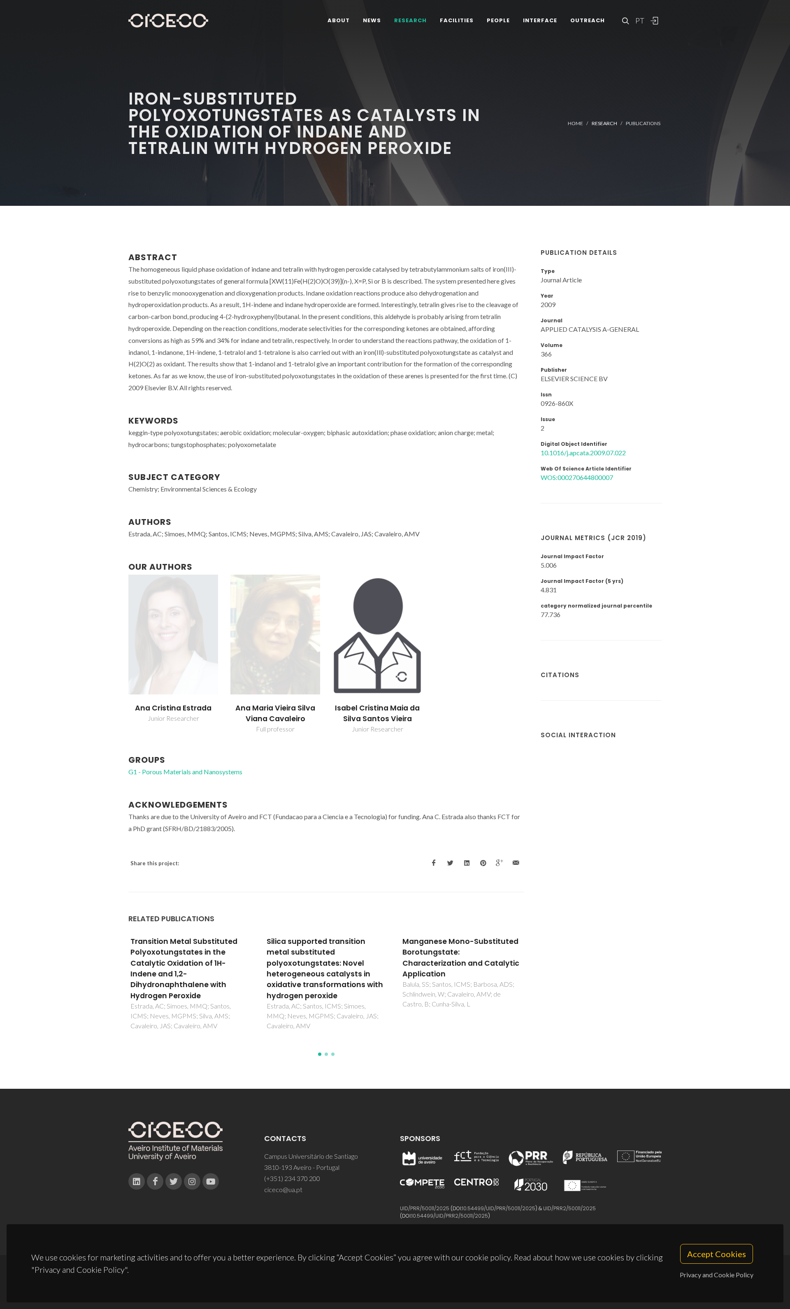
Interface (540, 20)
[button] (319, 1054)
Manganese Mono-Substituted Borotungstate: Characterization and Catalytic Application (460, 957)
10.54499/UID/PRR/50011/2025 (498, 1208)
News (372, 20)
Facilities (457, 20)
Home (575, 123)
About (339, 20)
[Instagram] (192, 1181)
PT (639, 20)
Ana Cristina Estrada (173, 708)
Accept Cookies (716, 1254)
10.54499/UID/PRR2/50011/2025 (449, 1215)
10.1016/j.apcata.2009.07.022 (583, 453)
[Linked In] (136, 1181)
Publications (643, 123)
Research (410, 20)
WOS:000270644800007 (577, 477)
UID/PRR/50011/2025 (424, 1208)
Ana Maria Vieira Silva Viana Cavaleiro (275, 713)
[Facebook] (155, 1181)
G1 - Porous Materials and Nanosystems (185, 772)
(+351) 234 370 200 (292, 1178)
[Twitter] (173, 1181)
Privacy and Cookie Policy (716, 1275)
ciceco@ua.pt (283, 1189)
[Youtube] (210, 1181)
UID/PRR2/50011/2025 (569, 1208)
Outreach (587, 20)
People (498, 20)
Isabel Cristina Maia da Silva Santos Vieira (377, 713)
